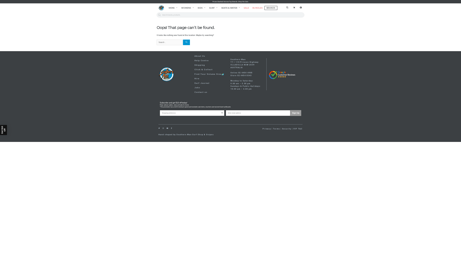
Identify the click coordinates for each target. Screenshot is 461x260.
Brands (271, 8)
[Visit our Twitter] (159, 128)
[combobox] (191, 113)
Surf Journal (201, 83)
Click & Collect (203, 69)
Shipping (199, 65)
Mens (172, 8)
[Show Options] (222, 113)
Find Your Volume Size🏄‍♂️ (209, 74)
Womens (186, 8)
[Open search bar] (287, 7)
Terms (276, 129)
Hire (197, 79)
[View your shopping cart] (294, 8)
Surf (212, 8)
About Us (199, 56)
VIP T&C (298, 129)
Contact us (200, 92)
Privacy (267, 129)
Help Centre (201, 60)
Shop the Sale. (243, 2)
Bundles (257, 8)
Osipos (210, 135)
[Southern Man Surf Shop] (161, 7)
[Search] (186, 42)
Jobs (197, 88)
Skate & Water (229, 8)
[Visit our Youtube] (167, 128)
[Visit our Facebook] (171, 128)
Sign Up (295, 113)
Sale (246, 8)
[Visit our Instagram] (163, 128)
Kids (200, 8)
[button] (3, 130)
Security (286, 129)
